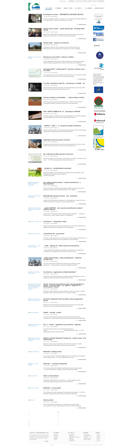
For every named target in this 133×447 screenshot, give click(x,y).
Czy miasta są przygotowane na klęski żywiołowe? (59, 272)
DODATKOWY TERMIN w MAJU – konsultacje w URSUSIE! (62, 111)
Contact (98, 440)
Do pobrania (78, 8)
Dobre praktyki (68, 8)
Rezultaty (56, 437)
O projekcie (58, 8)
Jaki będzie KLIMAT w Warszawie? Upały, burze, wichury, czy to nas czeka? (64, 69)
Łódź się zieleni (48, 400)
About (98, 434)
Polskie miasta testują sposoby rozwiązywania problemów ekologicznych (62, 258)
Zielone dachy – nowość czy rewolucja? (56, 43)
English (90, 1)
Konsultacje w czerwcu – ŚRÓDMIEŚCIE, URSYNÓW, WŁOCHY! (63, 14)
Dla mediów (88, 8)
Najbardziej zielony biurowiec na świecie (56, 140)
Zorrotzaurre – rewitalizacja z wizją (54, 221)
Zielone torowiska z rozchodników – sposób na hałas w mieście (63, 97)
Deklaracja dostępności (98, 1)
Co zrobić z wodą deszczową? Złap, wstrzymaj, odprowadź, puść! (64, 83)
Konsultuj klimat (99, 8)
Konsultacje (71, 439)
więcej (46, 441)
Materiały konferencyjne (74, 437)
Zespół (55, 439)
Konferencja (72, 1)
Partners (98, 435)
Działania (56, 438)
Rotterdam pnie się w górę (52, 388)
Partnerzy (56, 435)
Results (98, 437)
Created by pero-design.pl (98, 444)
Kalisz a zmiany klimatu (51, 376)
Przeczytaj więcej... (82, 24)
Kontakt (85, 1)
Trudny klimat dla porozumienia (53, 234)
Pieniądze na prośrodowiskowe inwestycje (57, 168)
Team (98, 439)
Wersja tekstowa (63, 1)
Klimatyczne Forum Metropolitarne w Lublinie (58, 57)
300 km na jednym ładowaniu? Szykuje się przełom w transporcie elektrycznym (64, 338)
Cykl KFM (71, 438)
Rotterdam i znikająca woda (52, 352)
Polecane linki (72, 440)
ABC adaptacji (79, 1)
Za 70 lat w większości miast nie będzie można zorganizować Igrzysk (63, 299)
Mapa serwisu (89, 444)
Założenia (56, 434)
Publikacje (71, 435)
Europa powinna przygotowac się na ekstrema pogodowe (62, 324)
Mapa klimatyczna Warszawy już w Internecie (58, 154)
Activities (99, 438)
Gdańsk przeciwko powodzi (52, 312)
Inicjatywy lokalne (87, 438)
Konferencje (86, 434)
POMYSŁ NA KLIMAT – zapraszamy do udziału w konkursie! (62, 126)
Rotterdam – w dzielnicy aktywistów (55, 364)
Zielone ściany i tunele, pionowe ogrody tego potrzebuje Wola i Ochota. (64, 29)
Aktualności (48, 8)
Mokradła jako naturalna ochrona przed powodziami (60, 196)
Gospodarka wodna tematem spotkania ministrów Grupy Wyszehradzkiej (62, 183)
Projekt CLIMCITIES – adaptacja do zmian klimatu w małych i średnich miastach (63, 208)
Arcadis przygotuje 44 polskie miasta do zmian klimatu (61, 246)
